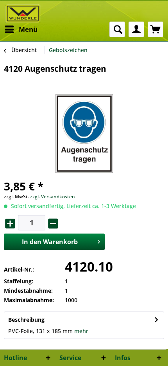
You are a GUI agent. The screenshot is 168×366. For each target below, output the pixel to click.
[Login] (136, 29)
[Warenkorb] (155, 29)
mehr (81, 331)
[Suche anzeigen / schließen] (117, 29)
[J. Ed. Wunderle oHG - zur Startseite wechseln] (23, 14)
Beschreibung (26, 319)
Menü (28, 29)
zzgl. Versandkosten (52, 196)
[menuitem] (20, 29)
